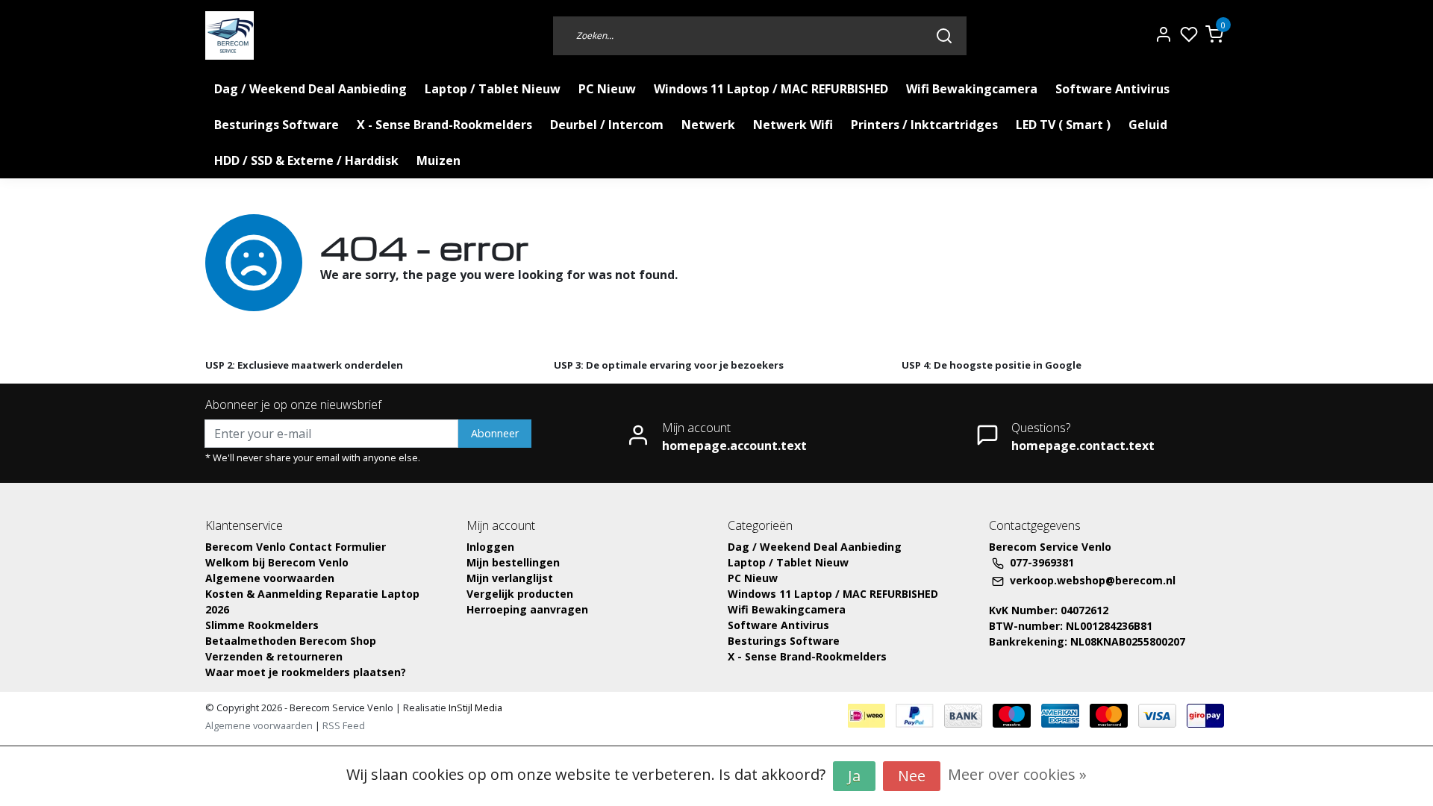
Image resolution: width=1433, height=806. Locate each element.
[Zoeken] (944, 35)
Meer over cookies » (1017, 774)
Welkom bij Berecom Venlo (277, 562)
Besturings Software (276, 124)
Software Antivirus (1112, 89)
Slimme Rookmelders (262, 625)
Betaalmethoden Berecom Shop (290, 641)
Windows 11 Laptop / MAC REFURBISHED (771, 89)
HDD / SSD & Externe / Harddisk (306, 160)
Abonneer (495, 433)
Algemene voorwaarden (269, 578)
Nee (911, 776)
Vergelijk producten (519, 594)
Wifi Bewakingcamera (971, 89)
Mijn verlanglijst (509, 578)
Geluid (1147, 124)
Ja (854, 776)
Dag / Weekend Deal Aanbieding (310, 89)
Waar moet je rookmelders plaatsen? (305, 672)
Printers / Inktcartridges (924, 124)
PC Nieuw (607, 89)
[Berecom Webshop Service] (229, 35)
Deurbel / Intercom (607, 124)
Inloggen (490, 547)
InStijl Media (474, 707)
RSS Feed (343, 725)
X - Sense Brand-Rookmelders (444, 124)
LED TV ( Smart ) (1063, 124)
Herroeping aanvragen (527, 609)
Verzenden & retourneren (274, 656)
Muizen (438, 160)
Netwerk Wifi (793, 124)
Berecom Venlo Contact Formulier (295, 547)
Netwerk (708, 124)
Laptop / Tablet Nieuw (493, 89)
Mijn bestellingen (513, 562)
